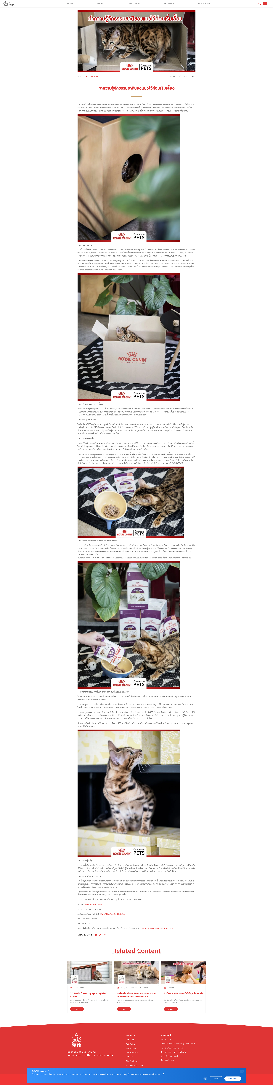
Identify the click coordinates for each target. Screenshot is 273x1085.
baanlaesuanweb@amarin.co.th (181, 1044)
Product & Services (134, 1065)
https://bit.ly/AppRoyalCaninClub (112, 914)
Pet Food (101, 3)
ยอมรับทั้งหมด (232, 1079)
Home (80, 76)
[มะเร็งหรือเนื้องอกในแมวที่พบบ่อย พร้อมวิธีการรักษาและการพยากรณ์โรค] (136, 972)
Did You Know (132, 1061)
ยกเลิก (216, 1079)
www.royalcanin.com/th (93, 904)
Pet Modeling (204, 3)
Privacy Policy (167, 1060)
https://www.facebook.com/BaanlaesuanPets (159, 928)
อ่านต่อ (77, 1009)
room (76, 987)
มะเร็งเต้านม (144, 987)
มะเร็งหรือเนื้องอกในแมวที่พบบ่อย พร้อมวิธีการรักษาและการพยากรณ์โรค (136, 995)
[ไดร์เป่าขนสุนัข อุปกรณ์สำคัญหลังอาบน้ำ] (183, 972)
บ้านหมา (81, 987)
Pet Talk (129, 1057)
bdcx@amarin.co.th (169, 1056)
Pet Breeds (169, 3)
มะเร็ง (122, 987)
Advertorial (92, 76)
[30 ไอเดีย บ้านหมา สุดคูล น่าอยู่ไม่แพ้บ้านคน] (89, 972)
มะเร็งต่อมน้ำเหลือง (132, 987)
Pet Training (134, 3)
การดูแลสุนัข (172, 987)
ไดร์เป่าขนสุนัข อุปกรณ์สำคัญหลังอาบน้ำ (183, 993)
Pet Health (68, 3)
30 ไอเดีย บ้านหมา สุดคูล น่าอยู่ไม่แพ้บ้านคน (88, 995)
